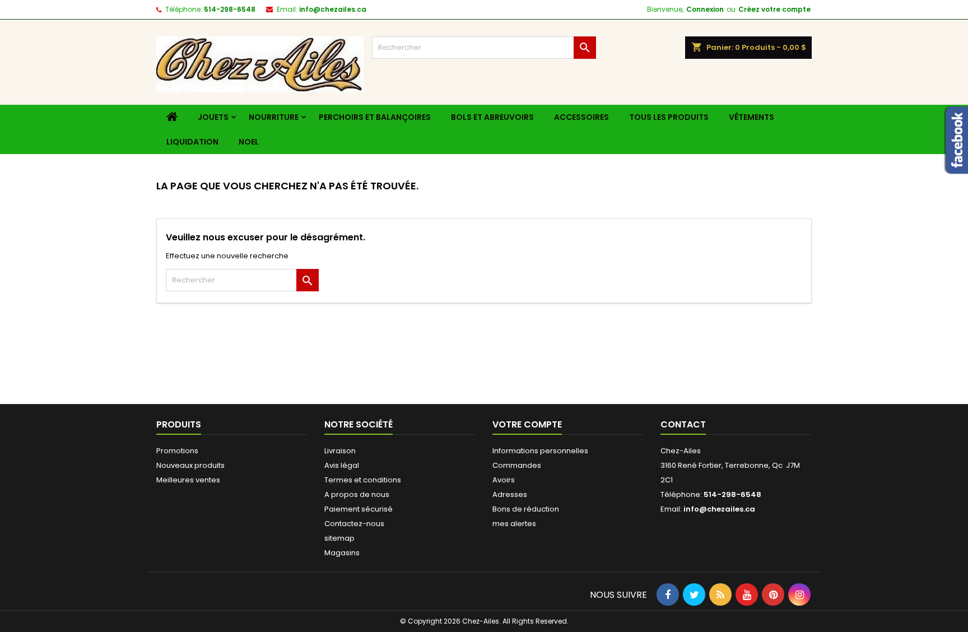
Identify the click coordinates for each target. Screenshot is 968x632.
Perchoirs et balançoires (375, 117)
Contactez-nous (354, 523)
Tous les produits (669, 117)
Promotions (177, 450)
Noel (249, 141)
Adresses (509, 494)
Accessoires (581, 117)
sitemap (339, 538)
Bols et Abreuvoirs (492, 117)
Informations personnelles (540, 450)
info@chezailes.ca (332, 9)
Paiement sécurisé (358, 509)
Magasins (342, 552)
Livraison (340, 450)
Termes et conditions (362, 480)
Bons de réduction (525, 509)
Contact (683, 424)
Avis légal (341, 465)
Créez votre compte (774, 9)
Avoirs (503, 480)
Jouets (213, 117)
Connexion (705, 9)
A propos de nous (356, 494)
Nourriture (274, 117)
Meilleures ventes (188, 480)
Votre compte (527, 424)
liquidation (192, 141)
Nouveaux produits (190, 465)
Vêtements (751, 117)
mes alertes (514, 523)
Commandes (516, 465)
